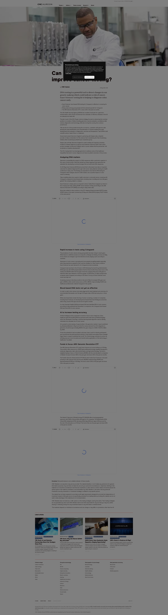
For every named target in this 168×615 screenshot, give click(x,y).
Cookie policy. (68, 73)
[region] (84, 71)
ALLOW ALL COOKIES (89, 77)
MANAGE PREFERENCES (78, 77)
